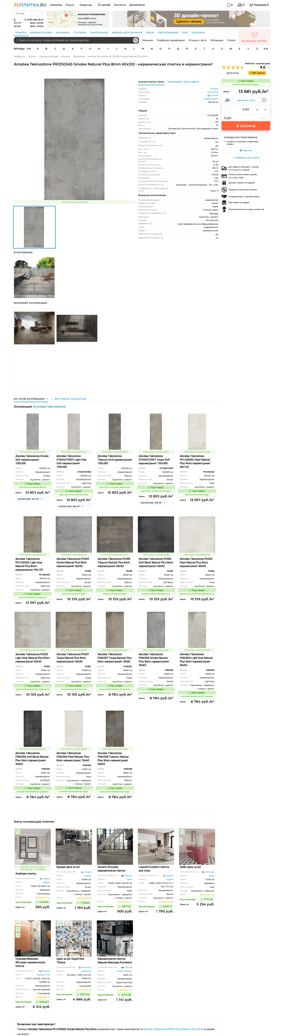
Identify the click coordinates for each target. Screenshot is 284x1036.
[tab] (183, 82)
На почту (234, 73)
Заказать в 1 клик (246, 100)
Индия (46, 878)
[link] (21, 56)
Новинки (147, 40)
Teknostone (212, 92)
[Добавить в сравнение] (227, 100)
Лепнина (198, 32)
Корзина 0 (261, 4)
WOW (211, 875)
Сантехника (99, 32)
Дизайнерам (137, 4)
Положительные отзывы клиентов (246, 209)
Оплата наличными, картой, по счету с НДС (242, 176)
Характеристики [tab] (151, 81)
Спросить (247, 150)
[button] (226, 109)
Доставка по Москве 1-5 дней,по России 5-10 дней (243, 168)
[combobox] (76, 40)
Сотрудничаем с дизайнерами (244, 196)
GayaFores (86, 971)
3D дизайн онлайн (254, 40)
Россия (128, 875)
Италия (46, 971)
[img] (17, 831)
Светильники (168, 32)
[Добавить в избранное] (264, 100)
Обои (150, 32)
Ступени (80, 32)
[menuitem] (56, 5)
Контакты (120, 4)
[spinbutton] (246, 109)
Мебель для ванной (127, 32)
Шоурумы (56, 4)
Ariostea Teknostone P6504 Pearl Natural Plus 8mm (173, 1029)
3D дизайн (104, 4)
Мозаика (63, 32)
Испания (209, 872)
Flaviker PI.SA (43, 974)
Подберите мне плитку (247, 157)
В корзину (246, 126)
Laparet (46, 882)
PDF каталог (258, 73)
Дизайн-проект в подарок (241, 182)
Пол (185, 32)
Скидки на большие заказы (242, 189)
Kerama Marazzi (124, 971)
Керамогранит (41, 32)
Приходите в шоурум (238, 202)
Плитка (21, 32)
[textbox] (76, 40)
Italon (129, 879)
